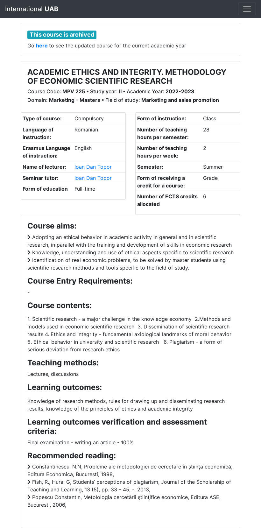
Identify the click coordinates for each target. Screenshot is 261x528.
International (31, 9)
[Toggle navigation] (247, 9)
